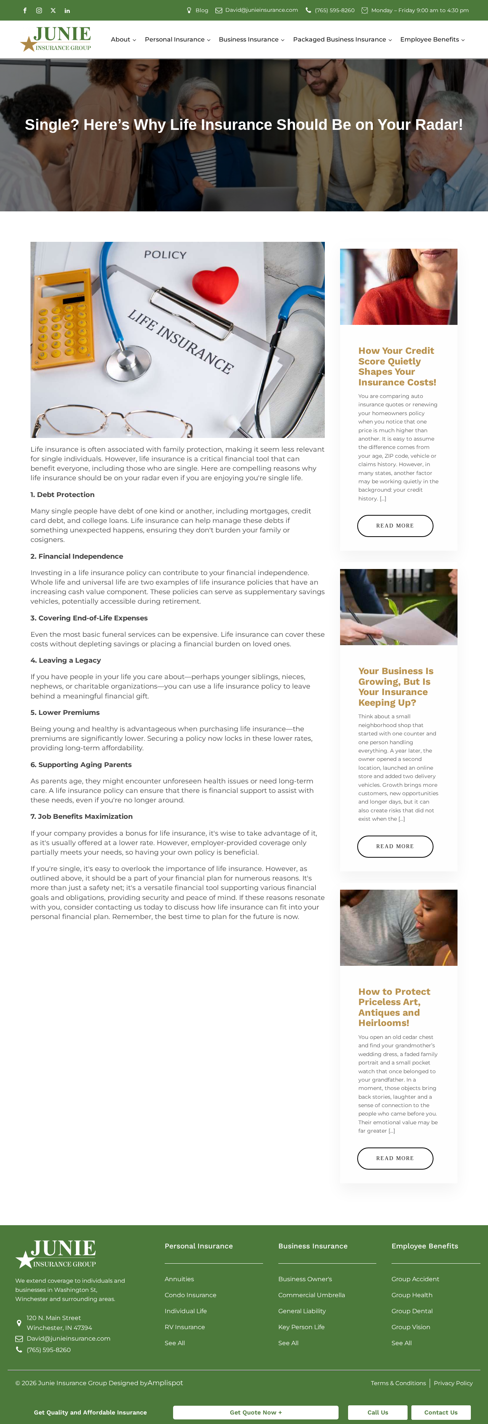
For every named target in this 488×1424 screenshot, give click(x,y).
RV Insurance (185, 1327)
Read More (395, 526)
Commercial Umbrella (311, 1295)
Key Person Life (301, 1327)
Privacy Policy (453, 1383)
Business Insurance (249, 39)
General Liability (302, 1311)
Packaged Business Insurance (339, 39)
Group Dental (412, 1311)
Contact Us (441, 1412)
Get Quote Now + (256, 1412)
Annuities (179, 1279)
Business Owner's (305, 1279)
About (120, 39)
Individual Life (186, 1311)
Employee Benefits (429, 39)
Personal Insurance (175, 39)
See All (175, 1343)
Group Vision (411, 1327)
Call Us (378, 1412)
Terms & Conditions (398, 1383)
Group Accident (416, 1279)
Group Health (412, 1295)
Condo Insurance (191, 1295)
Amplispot (165, 1383)
